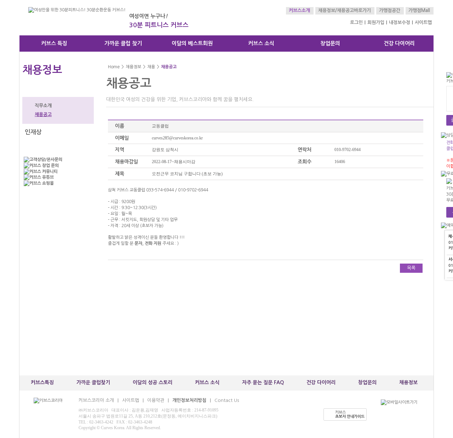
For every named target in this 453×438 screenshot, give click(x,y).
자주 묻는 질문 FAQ (263, 382)
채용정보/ (327, 10)
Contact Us (226, 400)
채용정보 (133, 67)
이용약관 (155, 400)
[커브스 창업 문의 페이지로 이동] (57, 166)
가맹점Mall (419, 10)
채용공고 (43, 114)
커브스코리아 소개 (96, 400)
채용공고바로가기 (354, 10)
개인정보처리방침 (189, 400)
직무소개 (43, 105)
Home (114, 67)
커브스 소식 (261, 43)
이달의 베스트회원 (192, 43)
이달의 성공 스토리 (152, 382)
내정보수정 (399, 22)
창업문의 (330, 43)
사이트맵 (423, 22)
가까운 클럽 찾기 (123, 43)
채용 (151, 67)
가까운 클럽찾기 (93, 382)
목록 (411, 268)
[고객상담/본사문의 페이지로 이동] (57, 160)
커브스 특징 (54, 43)
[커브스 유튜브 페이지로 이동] (57, 177)
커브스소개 (299, 10)
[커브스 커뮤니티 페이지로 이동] (57, 172)
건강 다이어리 (399, 43)
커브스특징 (42, 382)
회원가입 (375, 22)
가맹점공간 (389, 10)
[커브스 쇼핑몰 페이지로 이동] (57, 183)
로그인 (356, 22)
